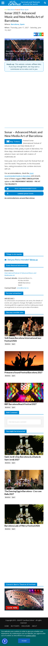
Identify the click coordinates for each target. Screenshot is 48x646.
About (34, 626)
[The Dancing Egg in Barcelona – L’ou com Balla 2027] (24, 480)
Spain (27, 10)
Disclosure (26, 626)
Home (7, 626)
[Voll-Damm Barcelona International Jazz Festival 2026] (24, 326)
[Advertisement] (24, 100)
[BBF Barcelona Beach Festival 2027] (24, 392)
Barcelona (11, 10)
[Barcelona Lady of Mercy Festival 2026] (24, 514)
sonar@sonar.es (23, 288)
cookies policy (31, 635)
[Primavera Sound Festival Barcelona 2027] (24, 361)
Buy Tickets (15, 626)
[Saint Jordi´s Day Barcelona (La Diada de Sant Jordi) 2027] (24, 445)
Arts (6, 10)
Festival (17, 10)
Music (22, 10)
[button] (4, 641)
